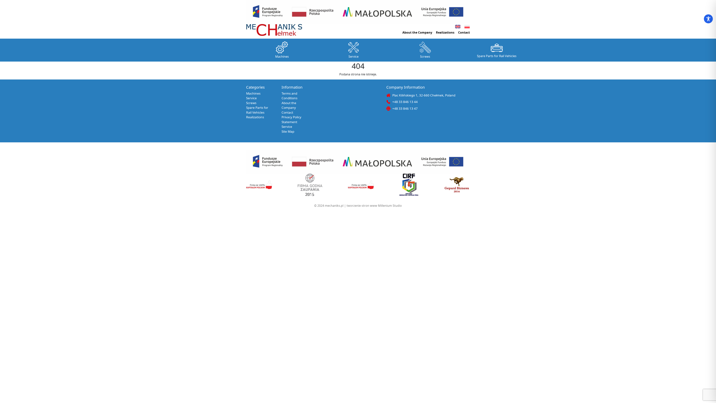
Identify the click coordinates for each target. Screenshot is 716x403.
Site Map (288, 131)
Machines (282, 56)
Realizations (445, 32)
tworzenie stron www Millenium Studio (374, 206)
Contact (464, 32)
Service (353, 56)
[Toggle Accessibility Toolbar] (708, 19)
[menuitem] (458, 26)
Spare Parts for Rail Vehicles (496, 56)
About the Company (417, 32)
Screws (425, 56)
